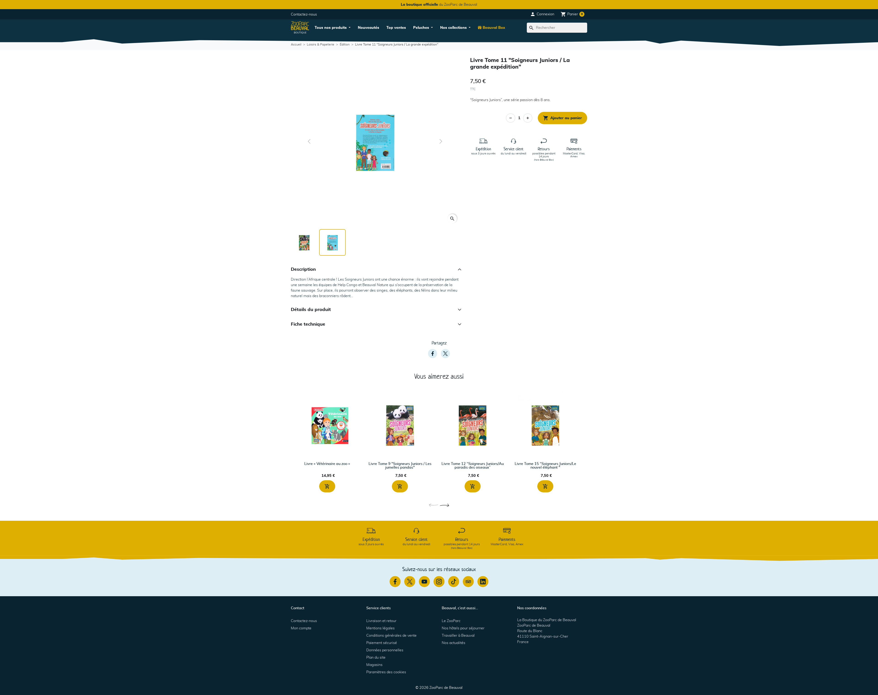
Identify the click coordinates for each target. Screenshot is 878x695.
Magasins (374, 665)
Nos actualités (453, 643)
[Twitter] (409, 581)
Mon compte (301, 628)
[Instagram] (439, 581)
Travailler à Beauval (458, 635)
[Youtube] (424, 581)
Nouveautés (368, 28)
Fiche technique (308, 324)
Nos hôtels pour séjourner (463, 628)
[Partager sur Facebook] (432, 353)
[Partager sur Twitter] (445, 353)
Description (303, 269)
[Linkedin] (482, 581)
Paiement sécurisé (381, 643)
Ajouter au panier (562, 118)
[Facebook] (395, 581)
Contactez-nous (304, 14)
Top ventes (396, 28)
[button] (542, 14)
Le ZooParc (451, 621)
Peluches (421, 28)
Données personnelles (384, 650)
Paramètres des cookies (386, 672)
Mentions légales (380, 628)
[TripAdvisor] (468, 581)
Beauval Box (493, 28)
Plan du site (375, 657)
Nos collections (454, 28)
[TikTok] (453, 581)
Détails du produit (311, 309)
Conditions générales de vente (391, 635)
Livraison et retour (381, 621)
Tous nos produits (331, 28)
